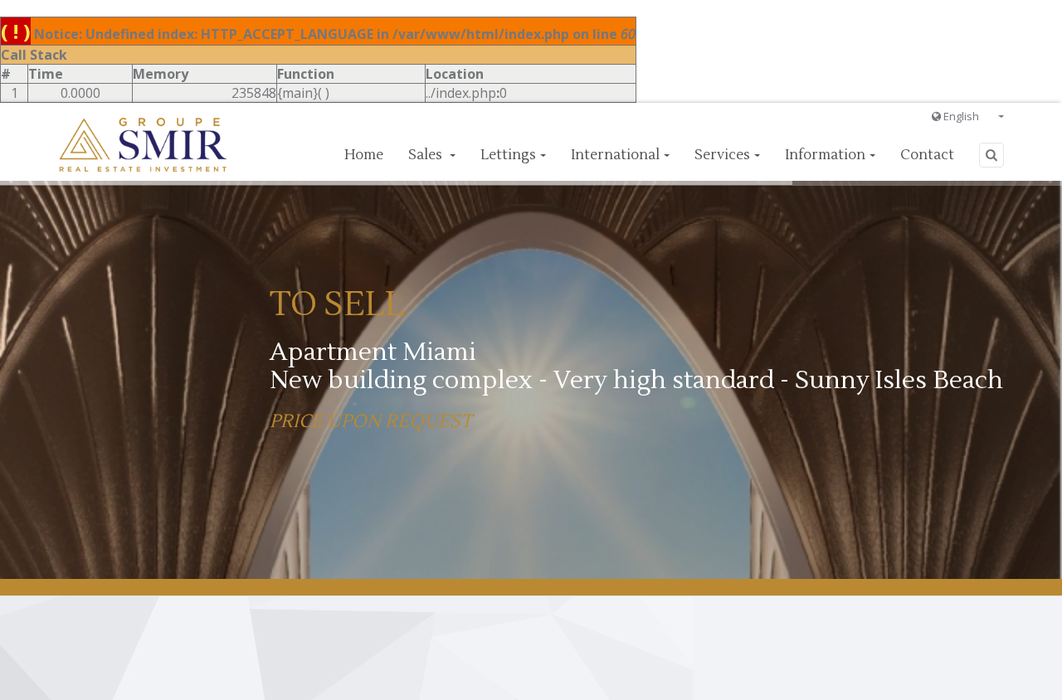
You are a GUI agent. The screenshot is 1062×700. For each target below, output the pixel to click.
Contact (927, 155)
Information (825, 155)
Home (363, 155)
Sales (427, 155)
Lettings (508, 155)
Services (722, 155)
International (615, 155)
